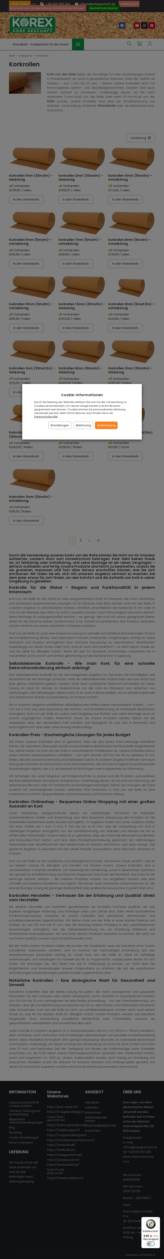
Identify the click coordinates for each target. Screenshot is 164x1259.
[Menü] (157, 1219)
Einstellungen (60, 425)
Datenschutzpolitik (46, 416)
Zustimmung (106, 425)
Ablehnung (83, 425)
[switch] (151, 1243)
